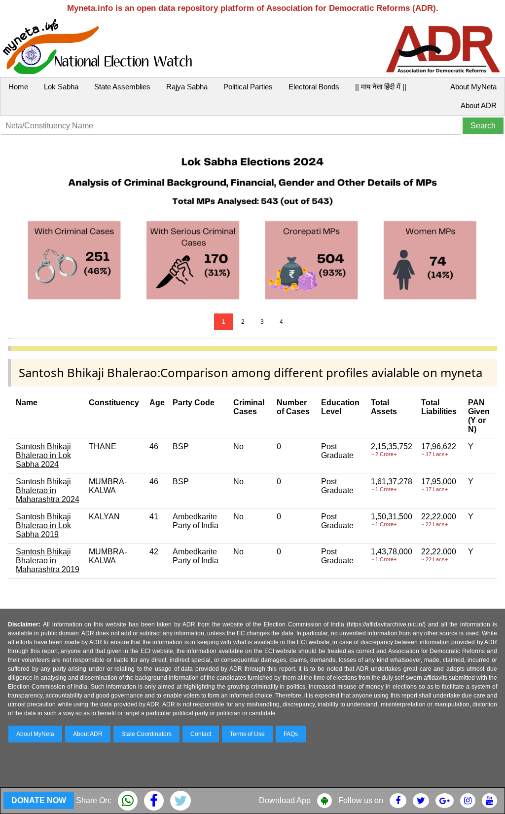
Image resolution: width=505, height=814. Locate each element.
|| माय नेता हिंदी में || (380, 86)
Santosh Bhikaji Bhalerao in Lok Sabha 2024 (43, 455)
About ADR (479, 105)
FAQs (291, 734)
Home (18, 86)
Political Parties (248, 86)
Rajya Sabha (187, 86)
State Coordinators (146, 734)
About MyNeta (473, 86)
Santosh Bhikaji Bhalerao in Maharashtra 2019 (47, 560)
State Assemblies (122, 86)
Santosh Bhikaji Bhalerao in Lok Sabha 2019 (43, 525)
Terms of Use (247, 734)
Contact (200, 734)
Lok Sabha (61, 86)
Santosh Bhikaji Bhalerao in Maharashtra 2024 (47, 490)
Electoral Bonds (314, 86)
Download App (285, 800)
